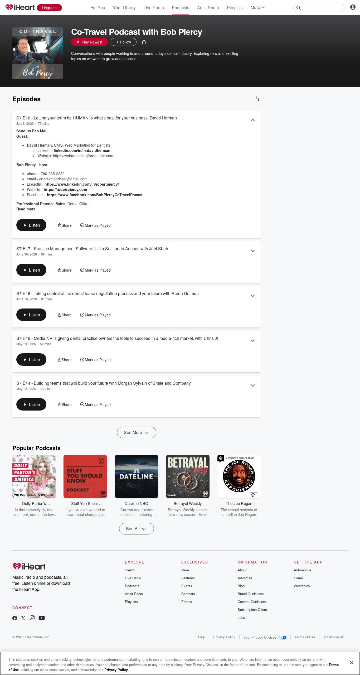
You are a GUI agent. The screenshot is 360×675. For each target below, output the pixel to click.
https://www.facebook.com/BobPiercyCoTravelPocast (95, 194)
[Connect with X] (23, 618)
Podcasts (180, 7)
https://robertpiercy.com (65, 189)
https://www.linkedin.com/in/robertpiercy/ (82, 184)
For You (97, 7)
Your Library (124, 7)
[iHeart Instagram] (32, 618)
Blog (241, 585)
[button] (144, 42)
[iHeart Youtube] (41, 618)
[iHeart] (20, 7)
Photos (186, 601)
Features (188, 577)
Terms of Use (305, 636)
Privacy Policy (224, 636)
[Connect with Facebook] (14, 618)
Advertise (245, 577)
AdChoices (331, 636)
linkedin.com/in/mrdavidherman (82, 150)
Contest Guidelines (252, 601)
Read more (26, 208)
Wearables (302, 585)
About (242, 569)
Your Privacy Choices (260, 637)
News (185, 569)
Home (298, 577)
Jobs (241, 617)
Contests (188, 593)
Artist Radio (208, 7)
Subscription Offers (252, 609)
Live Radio (154, 7)
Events (186, 585)
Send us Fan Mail (31, 130)
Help (201, 636)
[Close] (351, 662)
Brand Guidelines (251, 593)
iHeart (129, 569)
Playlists (235, 7)
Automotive (302, 569)
